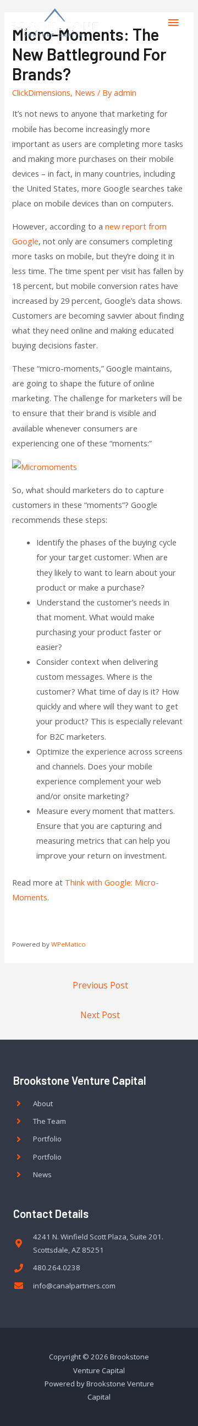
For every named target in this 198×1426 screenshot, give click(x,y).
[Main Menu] (173, 22)
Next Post (100, 1015)
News (85, 92)
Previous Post (100, 985)
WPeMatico (68, 944)
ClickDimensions (41, 92)
